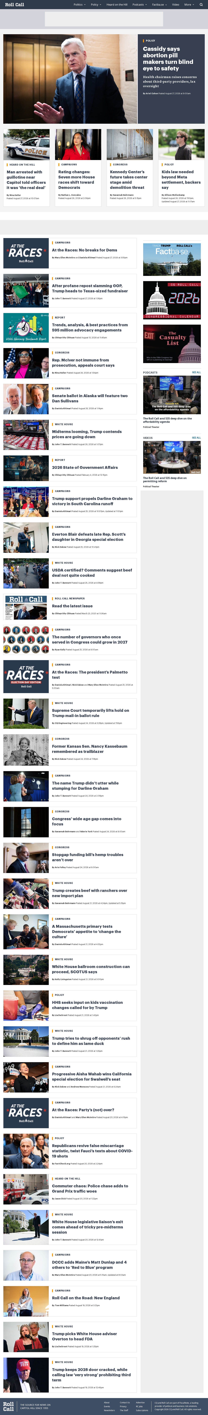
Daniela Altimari (87, 258)
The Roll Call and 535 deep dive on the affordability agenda (167, 420)
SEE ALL (196, 372)
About (106, 1402)
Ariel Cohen (152, 94)
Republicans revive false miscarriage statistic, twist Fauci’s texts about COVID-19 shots (92, 1151)
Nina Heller (15, 195)
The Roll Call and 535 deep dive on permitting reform (165, 479)
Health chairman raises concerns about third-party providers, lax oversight (170, 82)
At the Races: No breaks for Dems (84, 250)
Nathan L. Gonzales (71, 195)
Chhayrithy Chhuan (65, 338)
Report (60, 317)
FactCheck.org (62, 1164)
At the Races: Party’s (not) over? (83, 1110)
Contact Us (125, 1402)
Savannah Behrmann (123, 195)
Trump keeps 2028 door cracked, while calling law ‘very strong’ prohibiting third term (91, 1375)
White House (64, 424)
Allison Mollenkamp (175, 195)
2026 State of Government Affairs (85, 467)
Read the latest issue (72, 606)
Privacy (123, 1406)
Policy (150, 41)
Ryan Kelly (60, 650)
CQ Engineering (63, 723)
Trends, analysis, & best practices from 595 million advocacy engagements (90, 327)
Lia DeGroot (61, 1015)
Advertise (140, 1402)
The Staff (124, 1410)
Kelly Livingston (63, 979)
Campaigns (69, 164)
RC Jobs (139, 1406)
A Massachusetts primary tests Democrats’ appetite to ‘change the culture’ (86, 931)
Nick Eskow (60, 547)
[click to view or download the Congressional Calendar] (172, 300)
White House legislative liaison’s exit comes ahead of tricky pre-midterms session (87, 1227)
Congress (120, 164)
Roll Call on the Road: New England (86, 1298)
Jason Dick (60, 1199)
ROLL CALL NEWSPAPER (70, 598)
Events (107, 1406)
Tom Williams (61, 1305)
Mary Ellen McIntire (65, 258)
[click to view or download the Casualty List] (172, 344)
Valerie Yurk (86, 832)
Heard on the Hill (22, 165)
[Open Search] (201, 4)
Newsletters (109, 1410)
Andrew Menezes (80, 1087)
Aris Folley (60, 867)
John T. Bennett (63, 299)
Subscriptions (142, 1410)
